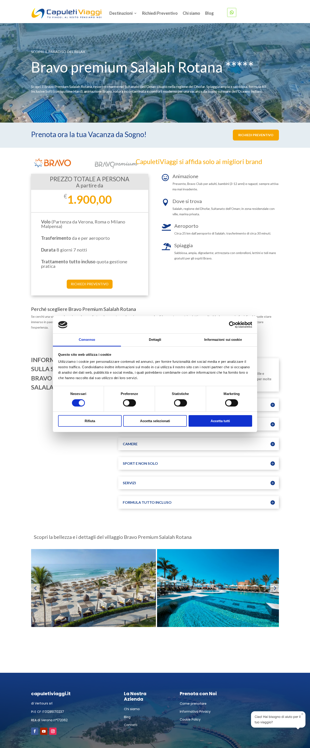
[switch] (129, 403)
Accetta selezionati (155, 421)
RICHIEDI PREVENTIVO (255, 135)
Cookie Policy (190, 719)
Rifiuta (90, 421)
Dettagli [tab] (155, 339)
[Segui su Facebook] (34, 731)
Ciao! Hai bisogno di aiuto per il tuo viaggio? (279, 717)
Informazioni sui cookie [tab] (223, 339)
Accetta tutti (220, 421)
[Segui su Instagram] (53, 731)
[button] (35, 588)
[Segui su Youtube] (43, 731)
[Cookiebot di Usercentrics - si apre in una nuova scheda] (232, 324)
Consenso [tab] (87, 339)
